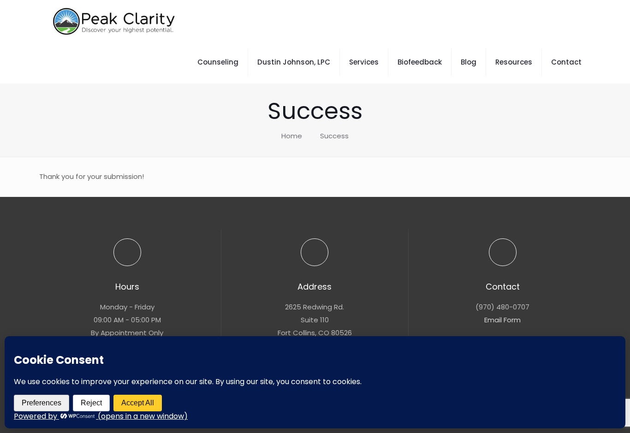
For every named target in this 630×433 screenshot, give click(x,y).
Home (291, 136)
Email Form (502, 320)
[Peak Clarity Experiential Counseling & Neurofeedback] (114, 21)
